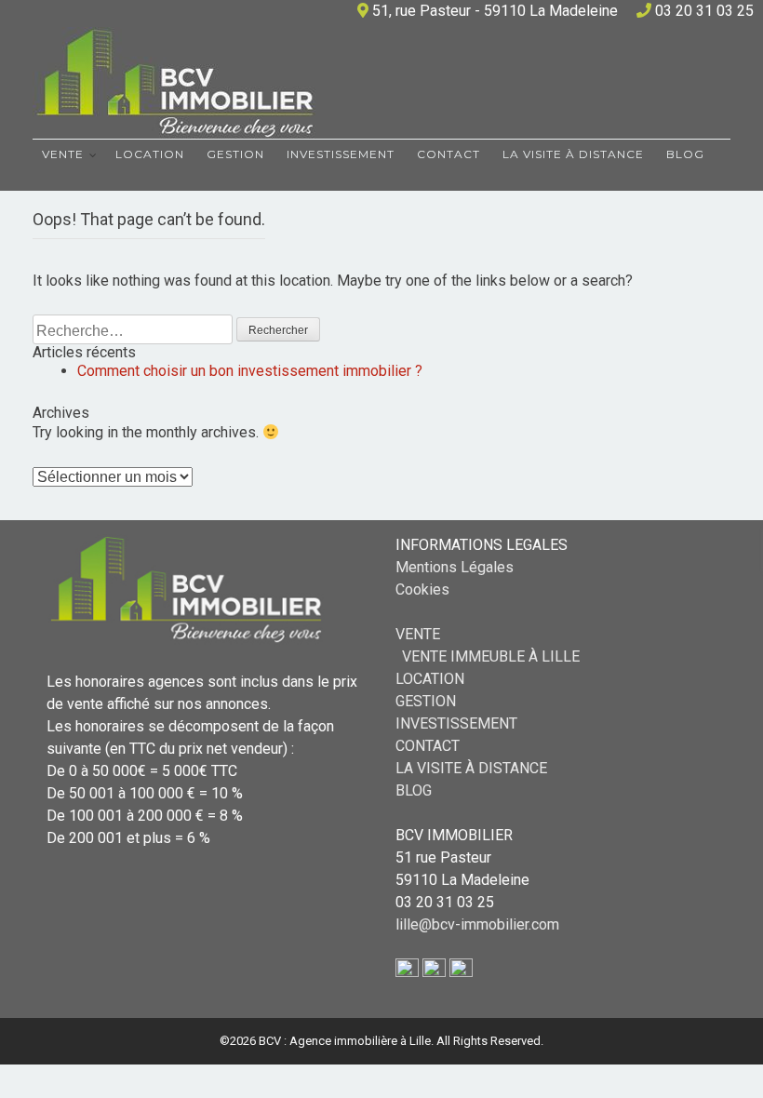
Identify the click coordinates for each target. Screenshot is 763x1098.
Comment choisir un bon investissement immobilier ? (249, 371)
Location (149, 154)
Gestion (235, 154)
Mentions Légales (454, 567)
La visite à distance (573, 154)
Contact (448, 154)
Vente (63, 154)
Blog (685, 154)
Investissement (341, 154)
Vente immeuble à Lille (491, 656)
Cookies (422, 589)
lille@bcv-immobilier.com (477, 924)
